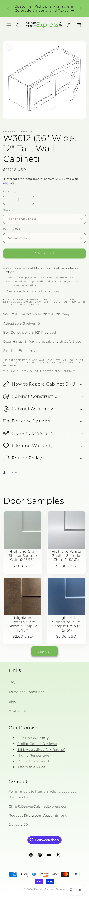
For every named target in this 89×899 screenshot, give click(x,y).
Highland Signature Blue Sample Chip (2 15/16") (66, 624)
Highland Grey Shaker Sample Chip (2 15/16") (23, 555)
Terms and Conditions (26, 692)
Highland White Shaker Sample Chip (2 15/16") (66, 555)
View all (45, 651)
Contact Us (18, 711)
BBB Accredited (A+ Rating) (41, 749)
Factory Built (12, 229)
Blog (12, 702)
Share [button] (12, 472)
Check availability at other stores (32, 291)
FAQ (12, 682)
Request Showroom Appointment (38, 815)
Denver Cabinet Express (49, 889)
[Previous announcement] (8, 8)
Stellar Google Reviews (37, 744)
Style (6, 210)
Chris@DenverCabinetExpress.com (39, 806)
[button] (8, 25)
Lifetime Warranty (33, 738)
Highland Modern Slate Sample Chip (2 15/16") (23, 624)
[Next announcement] (81, 8)
